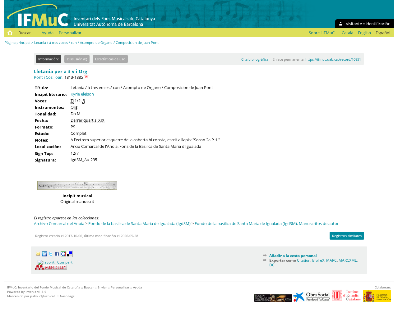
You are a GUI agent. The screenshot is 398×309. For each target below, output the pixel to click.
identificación (378, 23)
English (364, 32)
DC (272, 265)
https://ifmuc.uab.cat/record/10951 (333, 59)
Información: (48, 59)
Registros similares (347, 235)
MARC (331, 260)
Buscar (24, 32)
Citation (303, 260)
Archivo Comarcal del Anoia (59, 223)
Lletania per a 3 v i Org (60, 71)
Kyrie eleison (82, 94)
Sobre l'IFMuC (322, 32)
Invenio (30, 291)
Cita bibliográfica (254, 59)
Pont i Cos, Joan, (48, 77)
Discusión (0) (77, 59)
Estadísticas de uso (110, 59)
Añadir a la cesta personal (293, 255)
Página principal (17, 42)
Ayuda (47, 32)
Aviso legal (68, 296)
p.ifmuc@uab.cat (42, 296)
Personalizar (70, 32)
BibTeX (318, 260)
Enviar (102, 287)
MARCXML (348, 260)
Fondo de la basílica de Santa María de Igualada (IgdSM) (139, 223)
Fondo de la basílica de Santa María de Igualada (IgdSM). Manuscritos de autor (267, 223)
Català (347, 32)
